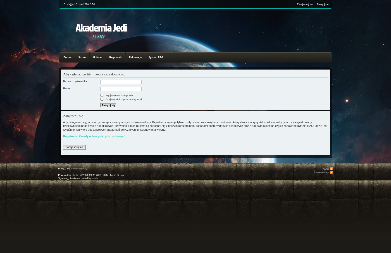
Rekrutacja (135, 57)
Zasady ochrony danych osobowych (102, 136)
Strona (82, 57)
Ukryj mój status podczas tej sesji (123, 99)
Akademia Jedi (101, 27)
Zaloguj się (323, 4)
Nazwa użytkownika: (75, 81)
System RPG (155, 57)
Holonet (98, 57)
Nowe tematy (321, 172)
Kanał (326, 168)
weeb (95, 178)
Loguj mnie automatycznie (118, 95)
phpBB (75, 175)
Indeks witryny (79, 168)
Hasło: (67, 88)
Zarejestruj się (305, 4)
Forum (68, 57)
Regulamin (115, 57)
